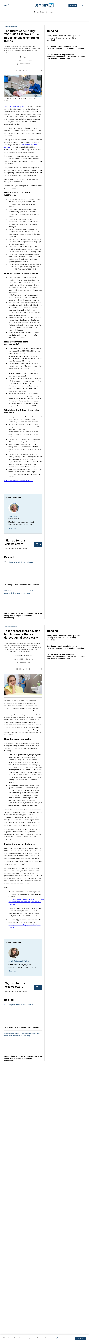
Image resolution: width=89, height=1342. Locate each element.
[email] (29, 70)
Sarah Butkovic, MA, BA (23, 655)
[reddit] (26, 70)
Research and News (10, 26)
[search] (8, 5)
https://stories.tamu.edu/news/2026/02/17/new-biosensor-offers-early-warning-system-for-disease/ (26, 901)
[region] (44, 1338)
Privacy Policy (56, 1338)
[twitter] (23, 70)
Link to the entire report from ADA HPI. (18, 481)
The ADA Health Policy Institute (16, 106)
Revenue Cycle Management (68, 17)
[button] (5, 5)
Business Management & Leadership (43, 17)
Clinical (26, 17)
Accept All (80, 1338)
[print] (41, 70)
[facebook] (17, 70)
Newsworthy (15, 17)
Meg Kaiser (23, 57)
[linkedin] (20, 70)
